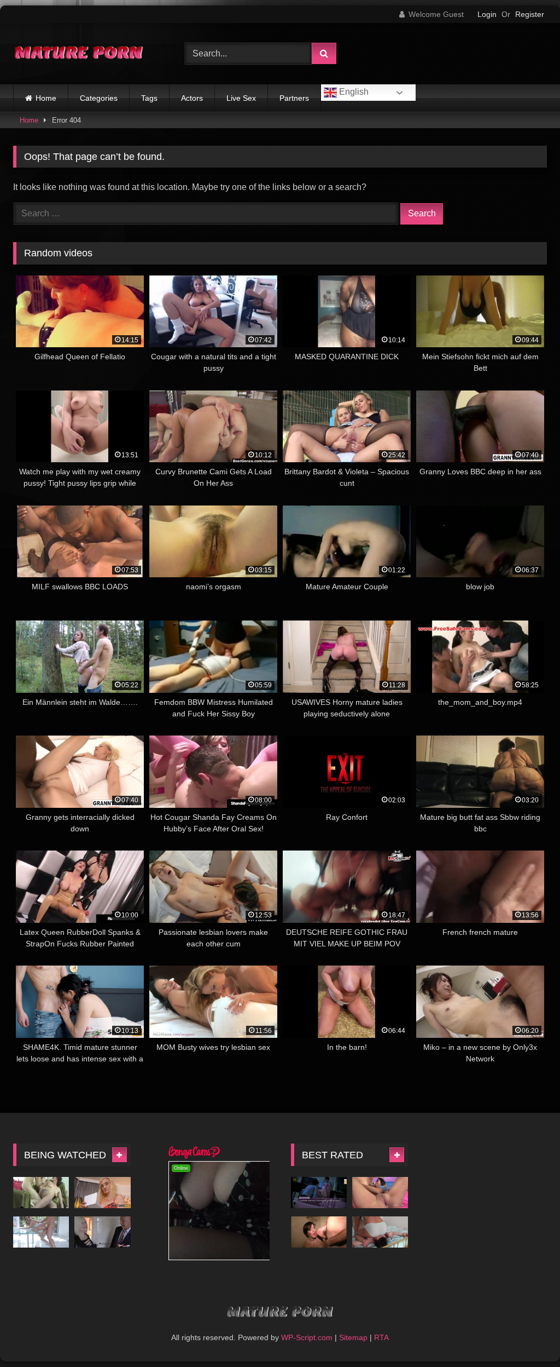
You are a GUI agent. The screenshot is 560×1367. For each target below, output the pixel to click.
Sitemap (353, 1337)
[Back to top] (526, 1334)
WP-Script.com (306, 1337)
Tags (149, 98)
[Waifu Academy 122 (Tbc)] (319, 1193)
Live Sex (241, 98)
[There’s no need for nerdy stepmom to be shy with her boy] (41, 1193)
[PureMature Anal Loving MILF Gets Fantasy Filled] (41, 1232)
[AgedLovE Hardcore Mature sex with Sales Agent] (102, 1232)
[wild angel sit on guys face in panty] (380, 1232)
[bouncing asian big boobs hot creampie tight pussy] (380, 1193)
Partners (294, 98)
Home (46, 98)
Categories (99, 98)
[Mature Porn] (86, 53)
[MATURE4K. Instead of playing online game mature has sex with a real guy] (102, 1193)
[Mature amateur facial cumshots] (319, 1232)
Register (529, 14)
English (353, 91)
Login (487, 14)
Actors (192, 98)
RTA (381, 1337)
